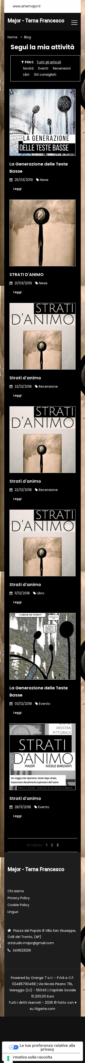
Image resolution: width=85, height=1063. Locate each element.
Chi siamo (16, 891)
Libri (26, 74)
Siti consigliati (45, 74)
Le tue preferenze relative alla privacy (47, 1047)
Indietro (35, 845)
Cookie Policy (18, 905)
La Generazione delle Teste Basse (38, 167)
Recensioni (62, 68)
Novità (28, 68)
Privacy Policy (19, 898)
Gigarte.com (44, 1008)
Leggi (17, 189)
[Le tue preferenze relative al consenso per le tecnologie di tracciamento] (8, 1058)
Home (12, 37)
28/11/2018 (22, 807)
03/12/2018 (23, 703)
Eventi (43, 68)
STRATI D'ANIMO (26, 274)
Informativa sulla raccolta (29, 1057)
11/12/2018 (22, 593)
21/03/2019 (23, 283)
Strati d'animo (25, 378)
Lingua (13, 911)
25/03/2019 (23, 179)
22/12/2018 (23, 386)
